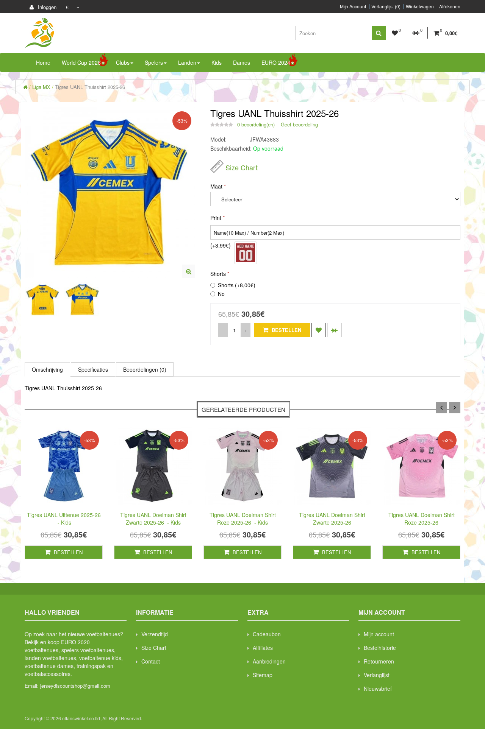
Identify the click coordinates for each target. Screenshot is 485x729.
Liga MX (41, 86)
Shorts (218, 273)
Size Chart (241, 167)
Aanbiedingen (269, 661)
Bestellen (285, 329)
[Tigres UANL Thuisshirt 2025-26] (188, 271)
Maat (216, 186)
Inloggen (46, 7)
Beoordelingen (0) (144, 369)
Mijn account (379, 634)
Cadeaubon (267, 634)
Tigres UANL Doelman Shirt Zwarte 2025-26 (332, 518)
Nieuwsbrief (378, 688)
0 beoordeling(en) (256, 124)
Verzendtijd (154, 634)
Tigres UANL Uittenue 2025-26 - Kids (64, 518)
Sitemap (262, 675)
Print (215, 217)
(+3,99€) (220, 245)
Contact (150, 661)
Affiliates (263, 647)
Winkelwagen (420, 6)
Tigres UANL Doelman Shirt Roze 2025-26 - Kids (243, 518)
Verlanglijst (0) (386, 6)
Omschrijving (47, 369)
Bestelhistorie (380, 647)
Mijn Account (353, 6)
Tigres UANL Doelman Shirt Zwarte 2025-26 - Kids (153, 518)
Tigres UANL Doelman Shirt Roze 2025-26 (421, 518)
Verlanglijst (377, 675)
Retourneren (379, 661)
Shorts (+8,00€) (236, 285)
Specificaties (93, 369)
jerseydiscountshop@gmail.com (75, 685)
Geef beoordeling (299, 124)
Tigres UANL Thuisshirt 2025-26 (90, 86)
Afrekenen (449, 6)
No (221, 294)
